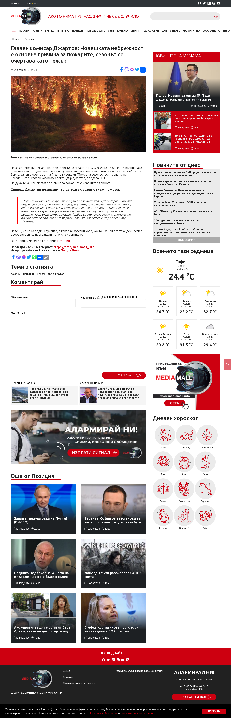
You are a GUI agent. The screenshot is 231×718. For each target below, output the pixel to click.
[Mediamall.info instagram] (213, 3)
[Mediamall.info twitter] (204, 3)
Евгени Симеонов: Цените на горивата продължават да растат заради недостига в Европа (193, 139)
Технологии (150, 30)
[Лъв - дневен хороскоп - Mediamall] (184, 464)
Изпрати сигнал (194, 697)
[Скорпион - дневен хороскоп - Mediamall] (184, 491)
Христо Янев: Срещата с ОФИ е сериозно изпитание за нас (181, 204)
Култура (122, 30)
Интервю (63, 30)
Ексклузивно (211, 30)
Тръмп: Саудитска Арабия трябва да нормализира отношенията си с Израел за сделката (182, 232)
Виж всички (186, 239)
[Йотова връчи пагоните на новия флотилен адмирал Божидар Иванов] (162, 120)
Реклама (68, 677)
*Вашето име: (19, 297)
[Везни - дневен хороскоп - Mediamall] (163, 491)
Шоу (165, 30)
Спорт (135, 30)
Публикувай (124, 375)
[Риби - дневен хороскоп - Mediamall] (205, 518)
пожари (15, 273)
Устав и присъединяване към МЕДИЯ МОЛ (139, 671)
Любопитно (191, 30)
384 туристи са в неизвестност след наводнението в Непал (177, 222)
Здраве (175, 30)
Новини (37, 30)
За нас (66, 671)
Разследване (96, 30)
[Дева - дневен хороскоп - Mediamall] (205, 464)
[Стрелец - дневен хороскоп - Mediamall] (205, 491)
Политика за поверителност (137, 713)
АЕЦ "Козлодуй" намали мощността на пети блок (183, 213)
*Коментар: (18, 312)
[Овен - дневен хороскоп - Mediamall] (164, 438)
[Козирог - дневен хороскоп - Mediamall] (163, 518)
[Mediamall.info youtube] (218, 3)
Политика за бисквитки (103, 713)
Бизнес (49, 30)
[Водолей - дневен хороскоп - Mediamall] (184, 518)
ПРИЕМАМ (214, 711)
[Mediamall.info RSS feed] (127, 660)
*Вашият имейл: (91, 297)
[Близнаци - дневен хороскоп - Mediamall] (207, 438)
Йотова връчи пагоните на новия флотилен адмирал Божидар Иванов (196, 118)
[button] (156, 713)
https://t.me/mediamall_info (74, 247)
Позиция (78, 30)
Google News (70, 250)
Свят (111, 30)
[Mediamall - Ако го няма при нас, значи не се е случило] (26, 16)
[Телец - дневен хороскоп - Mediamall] (186, 438)
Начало (23, 30)
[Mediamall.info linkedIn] (209, 3)
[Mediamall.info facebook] (199, 3)
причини (28, 273)
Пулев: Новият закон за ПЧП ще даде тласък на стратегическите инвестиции (185, 174)
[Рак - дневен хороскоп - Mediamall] (163, 464)
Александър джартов (50, 273)
